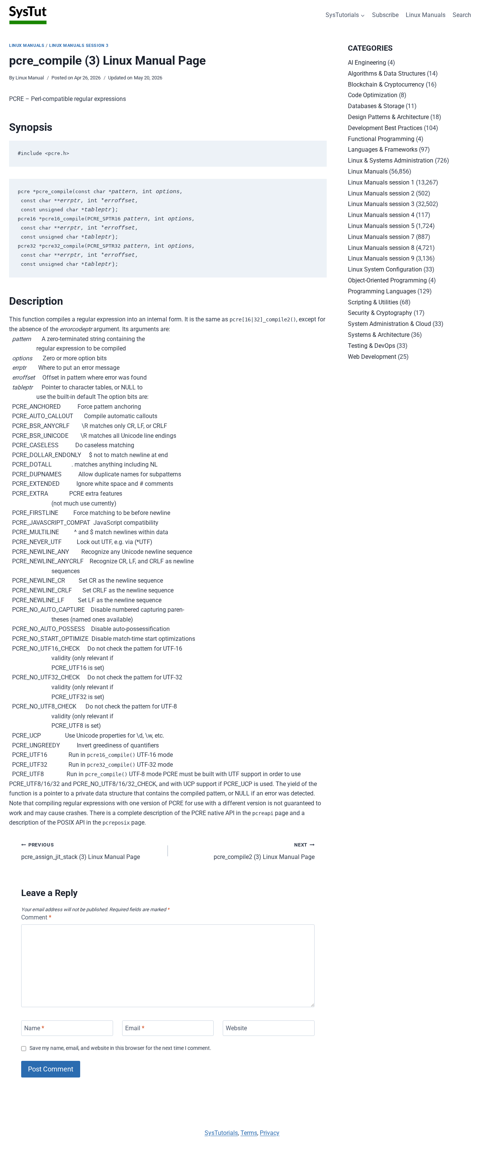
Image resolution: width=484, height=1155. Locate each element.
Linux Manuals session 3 (79, 45)
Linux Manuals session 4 (381, 215)
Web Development (372, 356)
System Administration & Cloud (389, 323)
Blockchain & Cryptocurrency (386, 84)
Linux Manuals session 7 (381, 236)
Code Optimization (372, 95)
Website (236, 1028)
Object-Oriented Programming (387, 280)
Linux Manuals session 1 (381, 182)
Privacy (269, 1132)
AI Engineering (367, 62)
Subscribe (385, 15)
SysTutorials (221, 1132)
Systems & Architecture (379, 334)
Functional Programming (381, 139)
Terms (248, 1132)
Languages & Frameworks (382, 149)
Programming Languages (382, 291)
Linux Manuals (425, 15)
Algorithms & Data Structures (386, 73)
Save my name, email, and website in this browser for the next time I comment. (120, 1048)
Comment (36, 917)
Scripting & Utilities (373, 302)
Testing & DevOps (371, 345)
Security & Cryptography (380, 312)
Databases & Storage (376, 106)
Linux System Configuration (385, 269)
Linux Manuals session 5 (381, 225)
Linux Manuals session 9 (381, 258)
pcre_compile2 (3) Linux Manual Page (264, 851)
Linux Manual (30, 78)
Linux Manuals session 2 (381, 193)
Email (134, 1028)
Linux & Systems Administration (390, 160)
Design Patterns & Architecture (388, 117)
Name (34, 1028)
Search (462, 15)
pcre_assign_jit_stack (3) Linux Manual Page (80, 851)
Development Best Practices (385, 128)
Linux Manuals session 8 (381, 247)
